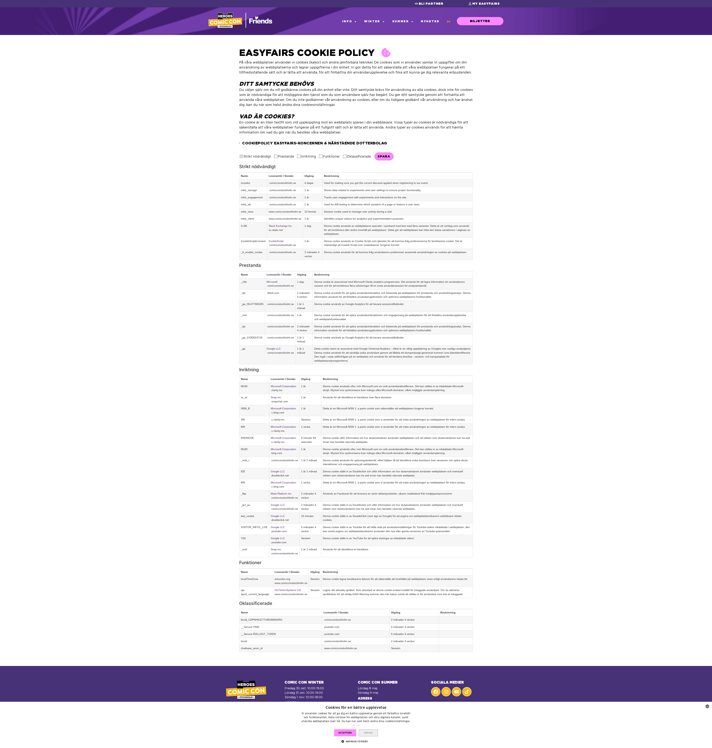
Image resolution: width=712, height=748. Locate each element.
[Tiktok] (467, 691)
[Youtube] (456, 691)
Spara (384, 156)
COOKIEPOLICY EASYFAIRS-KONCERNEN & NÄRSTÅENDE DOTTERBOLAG (314, 143)
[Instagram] (446, 691)
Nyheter (430, 21)
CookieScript (276, 241)
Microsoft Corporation (283, 386)
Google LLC (274, 348)
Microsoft (272, 281)
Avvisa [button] (368, 732)
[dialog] (356, 725)
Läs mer (356, 725)
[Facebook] (435, 691)
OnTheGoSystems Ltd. (288, 590)
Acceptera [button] (345, 732)
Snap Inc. (276, 397)
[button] (429, 3)
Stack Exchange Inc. (281, 225)
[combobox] (707, 706)
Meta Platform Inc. (281, 493)
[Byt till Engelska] (448, 21)
